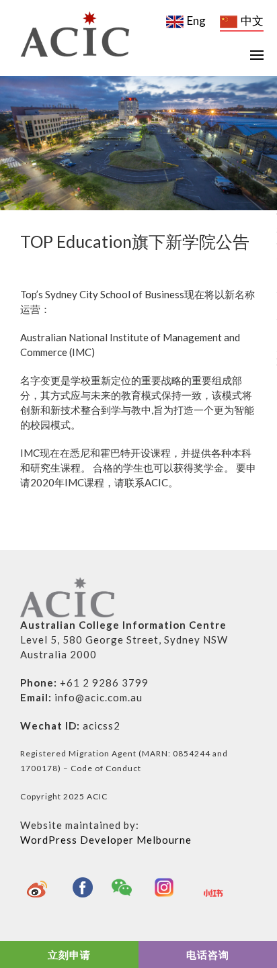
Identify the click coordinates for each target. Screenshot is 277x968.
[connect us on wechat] (125, 887)
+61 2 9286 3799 (104, 682)
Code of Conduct (106, 768)
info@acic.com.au (98, 697)
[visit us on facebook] (83, 887)
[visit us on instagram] (167, 887)
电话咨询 (207, 955)
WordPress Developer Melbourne (106, 840)
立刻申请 (69, 955)
